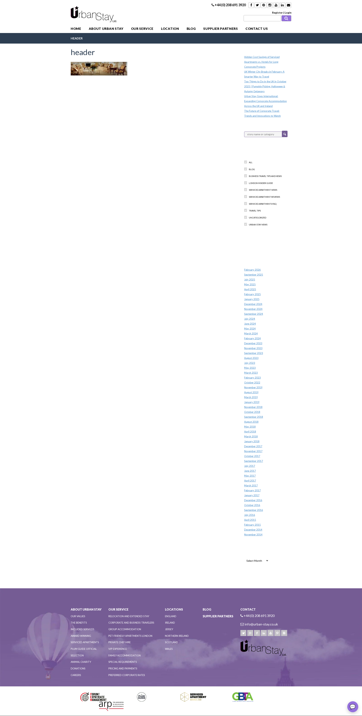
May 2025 (250, 284)
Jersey (169, 629)
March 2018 (251, 436)
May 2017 (250, 475)
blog (252, 169)
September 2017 (253, 460)
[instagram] (284, 633)
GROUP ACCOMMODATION (124, 629)
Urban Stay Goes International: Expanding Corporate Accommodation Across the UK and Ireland (265, 101)
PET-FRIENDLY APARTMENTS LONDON (130, 635)
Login (288, 12)
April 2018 (250, 431)
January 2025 (251, 299)
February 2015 (252, 524)
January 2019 (251, 402)
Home (76, 29)
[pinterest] (277, 633)
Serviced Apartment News (263, 190)
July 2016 (249, 514)
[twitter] (243, 633)
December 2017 (253, 446)
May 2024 (250, 328)
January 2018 (251, 441)
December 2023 (253, 343)
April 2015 (250, 519)
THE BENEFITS (79, 622)
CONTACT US (256, 29)
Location (170, 29)
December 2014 (253, 529)
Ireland (170, 622)
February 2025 (252, 294)
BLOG (191, 29)
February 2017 (252, 490)
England (170, 616)
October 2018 (252, 411)
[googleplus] (250, 633)
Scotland (171, 642)
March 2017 (251, 485)
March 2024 (251, 333)
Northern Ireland (177, 635)
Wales (169, 648)
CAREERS (76, 675)
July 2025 (249, 279)
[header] (99, 68)
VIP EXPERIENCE (117, 648)
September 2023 (253, 353)
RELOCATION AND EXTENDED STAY (128, 616)
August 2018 (251, 421)
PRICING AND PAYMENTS (122, 668)
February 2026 (252, 269)
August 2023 (251, 358)
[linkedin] (264, 633)
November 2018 (253, 407)
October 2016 (252, 505)
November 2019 (253, 387)
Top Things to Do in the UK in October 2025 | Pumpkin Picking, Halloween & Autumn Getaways (265, 86)
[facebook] (257, 633)
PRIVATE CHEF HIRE (119, 642)
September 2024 (253, 313)
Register (277, 12)
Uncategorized (257, 217)
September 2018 (253, 416)
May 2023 (250, 367)
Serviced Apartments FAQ (262, 204)
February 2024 (252, 338)
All (250, 162)
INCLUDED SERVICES (82, 629)
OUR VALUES (78, 616)
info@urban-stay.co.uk (261, 624)
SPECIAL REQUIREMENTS (122, 661)
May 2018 (250, 426)
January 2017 (251, 495)
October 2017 (252, 456)
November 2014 (253, 534)
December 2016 (253, 500)
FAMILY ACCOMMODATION (124, 655)
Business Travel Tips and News (265, 176)
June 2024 (250, 323)
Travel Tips (255, 210)
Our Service (142, 29)
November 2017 (253, 451)
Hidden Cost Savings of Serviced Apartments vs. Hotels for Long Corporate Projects (262, 61)
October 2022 (252, 382)
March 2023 (251, 372)
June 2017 (250, 470)
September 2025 (253, 274)
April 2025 (250, 289)
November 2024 (253, 308)
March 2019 (251, 397)
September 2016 (253, 510)
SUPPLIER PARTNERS (220, 29)
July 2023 (249, 362)
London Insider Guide (261, 183)
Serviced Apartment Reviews (264, 197)
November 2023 (253, 348)
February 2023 (252, 377)
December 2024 (253, 304)
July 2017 (249, 465)
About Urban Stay (106, 29)
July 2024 (249, 318)
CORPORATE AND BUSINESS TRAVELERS (131, 622)
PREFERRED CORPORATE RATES (126, 675)
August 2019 (251, 392)
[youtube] (271, 633)
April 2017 (250, 480)
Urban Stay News (258, 224)
